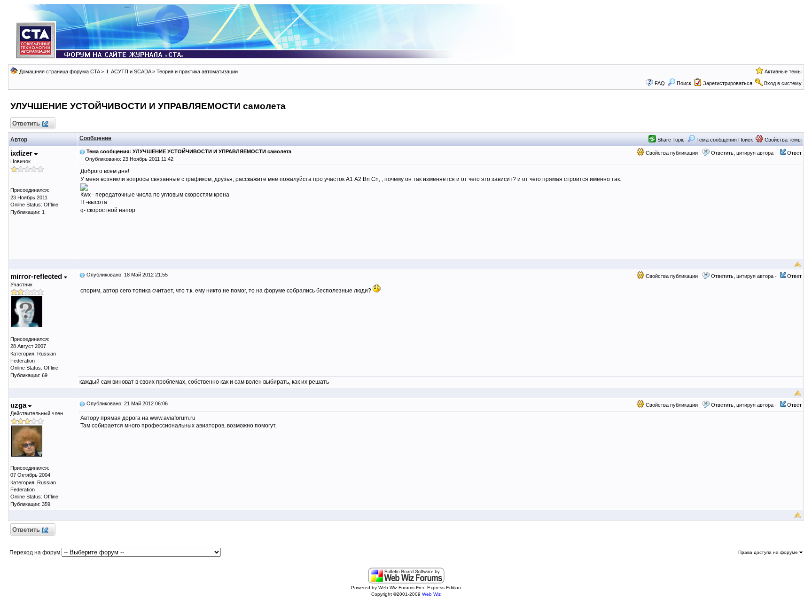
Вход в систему (783, 83)
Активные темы (783, 71)
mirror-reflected (37, 276)
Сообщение (95, 138)
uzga (19, 405)
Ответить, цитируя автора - (744, 153)
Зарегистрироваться (727, 83)
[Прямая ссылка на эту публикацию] (82, 151)
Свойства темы (782, 139)
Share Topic (670, 139)
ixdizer (22, 153)
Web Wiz (431, 594)
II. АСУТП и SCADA (128, 71)
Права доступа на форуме (768, 552)
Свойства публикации (671, 153)
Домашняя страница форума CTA (59, 71)
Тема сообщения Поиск (724, 139)
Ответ (794, 153)
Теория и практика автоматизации (197, 71)
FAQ (660, 83)
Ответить (26, 123)
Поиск (684, 83)
